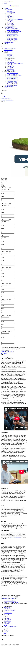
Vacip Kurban (10, 20)
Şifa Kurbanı (10, 23)
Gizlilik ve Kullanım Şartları (10, 626)
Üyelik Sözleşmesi (8, 613)
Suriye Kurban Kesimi (12, 40)
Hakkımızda (9, 9)
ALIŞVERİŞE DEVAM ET (7, 351)
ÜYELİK (6, 51)
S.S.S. (5, 611)
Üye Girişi (6, 630)
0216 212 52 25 (7, 602)
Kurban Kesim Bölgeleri (9, 27)
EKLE (16, 596)
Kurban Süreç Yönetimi (9, 610)
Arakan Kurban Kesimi (12, 32)
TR (1, 93)
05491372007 (15, 602)
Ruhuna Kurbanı (10, 26)
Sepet (9, 98)
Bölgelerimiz (7, 607)
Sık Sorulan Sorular (8, 1)
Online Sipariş (4, 98)
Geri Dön (3, 101)
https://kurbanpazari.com (15, 537)
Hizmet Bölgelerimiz (8, 42)
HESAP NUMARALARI (10, 48)
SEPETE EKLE (4, 350)
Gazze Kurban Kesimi (12, 36)
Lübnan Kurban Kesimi (12, 39)
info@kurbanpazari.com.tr (10, 601)
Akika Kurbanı (10, 17)
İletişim (5, 3)
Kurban (8, 15)
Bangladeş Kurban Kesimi (13, 35)
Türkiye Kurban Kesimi (12, 28)
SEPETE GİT (4, 353)
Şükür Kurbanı (10, 24)
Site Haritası (6, 614)
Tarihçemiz (9, 11)
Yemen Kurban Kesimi (12, 34)
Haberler (6, 43)
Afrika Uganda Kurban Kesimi (14, 31)
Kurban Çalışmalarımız (9, 13)
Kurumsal (6, 8)
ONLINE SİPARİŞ (8, 50)
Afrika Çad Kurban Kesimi (13, 30)
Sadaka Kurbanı (10, 21)
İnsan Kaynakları (11, 12)
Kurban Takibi (7, 609)
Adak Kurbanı (10, 16)
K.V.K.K (6, 631)
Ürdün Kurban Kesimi (12, 38)
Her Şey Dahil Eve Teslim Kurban (15, 19)
